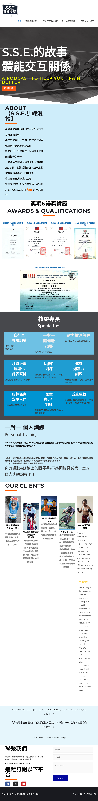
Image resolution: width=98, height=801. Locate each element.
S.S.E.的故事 (35, 52)
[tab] (85, 581)
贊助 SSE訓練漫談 (50, 21)
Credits (36, 794)
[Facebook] (7, 784)
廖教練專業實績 (68, 21)
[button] (9, 88)
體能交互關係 (36, 66)
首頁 (19, 21)
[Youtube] (23, 784)
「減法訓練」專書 (86, 21)
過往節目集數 (31, 21)
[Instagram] (15, 784)
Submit (60, 778)
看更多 (85, 582)
